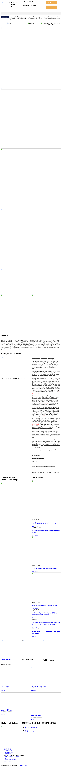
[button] (31, 13)
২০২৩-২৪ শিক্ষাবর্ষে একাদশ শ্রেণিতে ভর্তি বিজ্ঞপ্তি (44, 568)
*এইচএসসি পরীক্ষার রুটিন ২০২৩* (35, 18)
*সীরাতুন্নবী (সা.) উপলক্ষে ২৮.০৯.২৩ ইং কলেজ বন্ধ (43, 17)
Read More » (3, 690)
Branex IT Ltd (23, 765)
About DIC (6, 660)
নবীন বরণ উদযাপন (5, 686)
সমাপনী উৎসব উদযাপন (36, 716)
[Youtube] (48, 728)
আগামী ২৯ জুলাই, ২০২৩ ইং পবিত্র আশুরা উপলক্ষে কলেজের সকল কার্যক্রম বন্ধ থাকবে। (44, 614)
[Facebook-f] (44, 728)
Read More (35, 526)
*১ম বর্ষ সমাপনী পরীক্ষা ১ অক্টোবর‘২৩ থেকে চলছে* (44, 523)
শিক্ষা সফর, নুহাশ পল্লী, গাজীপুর (38, 686)
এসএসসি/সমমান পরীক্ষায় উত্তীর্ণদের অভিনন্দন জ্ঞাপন (44, 605)
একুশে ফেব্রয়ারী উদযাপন (6, 710)
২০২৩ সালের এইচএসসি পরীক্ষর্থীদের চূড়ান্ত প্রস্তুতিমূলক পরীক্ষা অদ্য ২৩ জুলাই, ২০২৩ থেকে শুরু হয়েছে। (46, 623)
